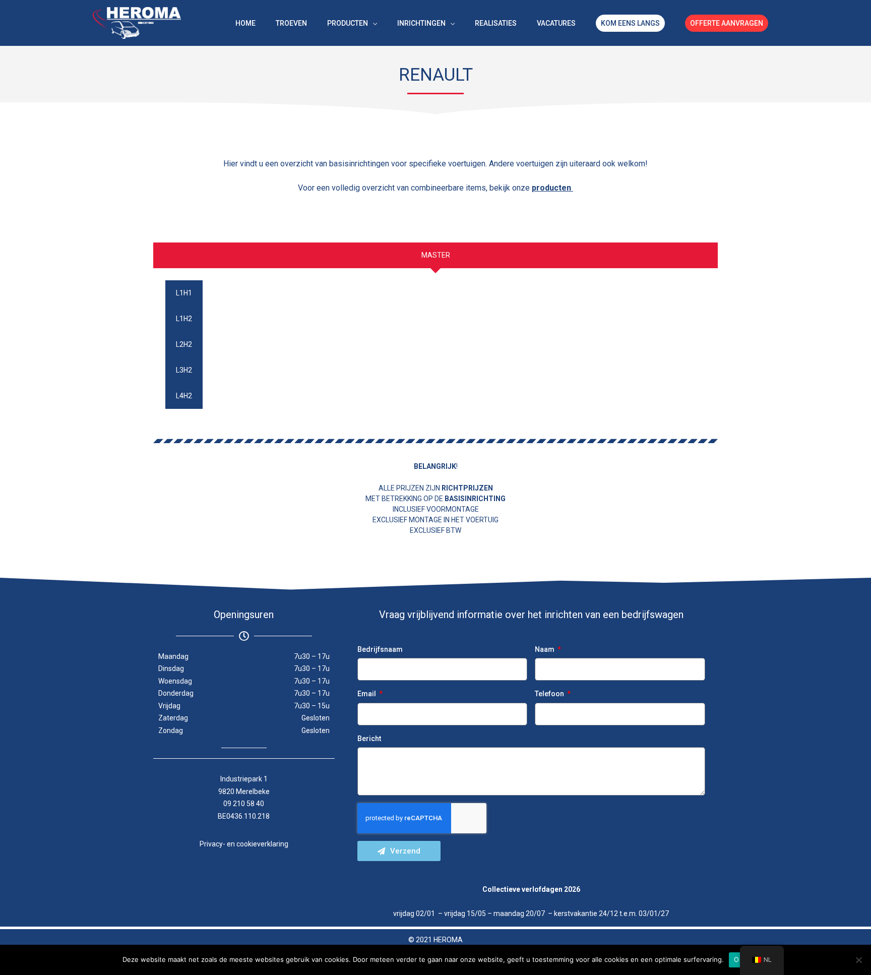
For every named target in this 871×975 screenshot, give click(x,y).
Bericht (369, 739)
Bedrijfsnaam (380, 649)
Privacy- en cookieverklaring (244, 844)
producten (552, 188)
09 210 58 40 (243, 804)
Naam (545, 649)
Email (367, 694)
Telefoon (550, 694)
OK (738, 959)
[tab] (435, 255)
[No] (858, 960)
